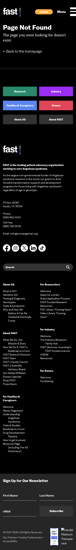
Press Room (10, 384)
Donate (43, 11)
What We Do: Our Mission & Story (14, 341)
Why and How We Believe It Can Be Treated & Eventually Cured (17, 315)
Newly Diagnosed (13, 410)
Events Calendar (12, 376)
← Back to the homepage (22, 51)
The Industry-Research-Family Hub (53, 341)
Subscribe (56, 511)
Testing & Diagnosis (14, 298)
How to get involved (14, 440)
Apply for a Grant (49, 294)
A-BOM (44, 354)
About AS (20, 119)
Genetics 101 (10, 294)
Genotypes (9, 302)
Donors (56, 105)
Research (20, 91)
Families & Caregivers (20, 105)
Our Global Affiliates (14, 373)
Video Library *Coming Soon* (52, 315)
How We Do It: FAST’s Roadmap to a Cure (16, 349)
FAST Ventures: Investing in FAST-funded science (55, 349)
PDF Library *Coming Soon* (56, 309)
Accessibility (10, 541)
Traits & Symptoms (14, 306)
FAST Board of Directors (17, 354)
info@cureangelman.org (24, 233)
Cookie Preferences (30, 537)
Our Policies (10, 537)
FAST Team (9, 358)
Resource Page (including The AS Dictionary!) (15, 447)
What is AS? (10, 291)
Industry (56, 91)
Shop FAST (9, 380)
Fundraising (46, 381)
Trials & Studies (11, 425)
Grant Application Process (55, 298)
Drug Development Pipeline (14, 434)
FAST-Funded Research (53, 302)
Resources (46, 306)
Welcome (8, 407)
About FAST (56, 119)
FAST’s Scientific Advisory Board (14, 367)
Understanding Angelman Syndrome (11, 418)
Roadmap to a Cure (14, 429)
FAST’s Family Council (15, 362)
